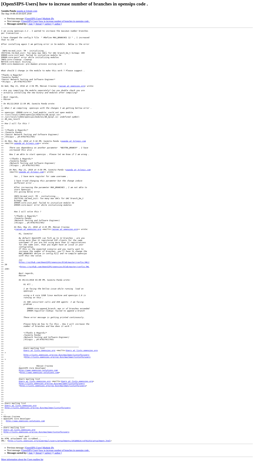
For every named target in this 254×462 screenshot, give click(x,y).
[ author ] (57, 24)
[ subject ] (48, 24)
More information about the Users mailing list (22, 459)
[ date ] (30, 24)
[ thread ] (39, 24)
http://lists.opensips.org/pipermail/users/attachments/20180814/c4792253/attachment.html (59, 441)
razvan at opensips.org (72, 86)
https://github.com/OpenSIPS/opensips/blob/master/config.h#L (54, 267)
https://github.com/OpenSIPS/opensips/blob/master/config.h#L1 (54, 262)
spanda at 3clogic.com (27, 11)
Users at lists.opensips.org (39, 350)
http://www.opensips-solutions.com (38, 370)
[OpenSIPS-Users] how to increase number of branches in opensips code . (55, 21)
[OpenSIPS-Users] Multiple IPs (39, 18)
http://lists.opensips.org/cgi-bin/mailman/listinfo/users (56, 355)
